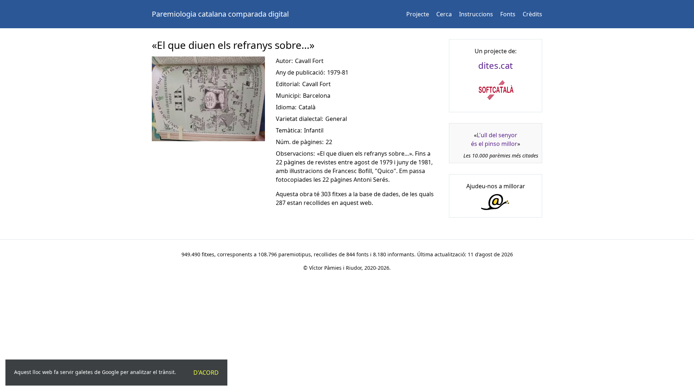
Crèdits (532, 14)
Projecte (417, 14)
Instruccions (476, 14)
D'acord (206, 373)
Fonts (507, 14)
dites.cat (495, 65)
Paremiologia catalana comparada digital (220, 14)
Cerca (444, 14)
